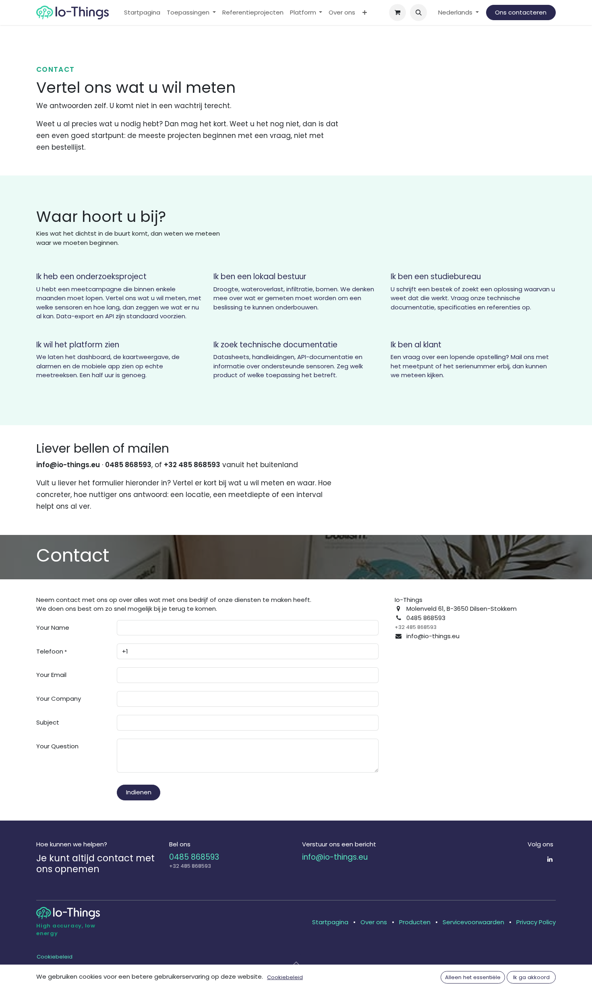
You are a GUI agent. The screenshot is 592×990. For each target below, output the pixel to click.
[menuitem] (142, 13)
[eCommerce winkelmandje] (397, 12)
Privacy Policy (536, 922)
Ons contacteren (520, 12)
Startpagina (330, 922)
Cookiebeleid (54, 957)
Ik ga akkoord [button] (531, 977)
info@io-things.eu (335, 857)
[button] (418, 12)
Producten (415, 922)
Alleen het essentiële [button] (473, 977)
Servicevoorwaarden (473, 922)
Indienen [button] (138, 792)
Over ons (373, 922)
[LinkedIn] (550, 859)
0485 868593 (194, 857)
